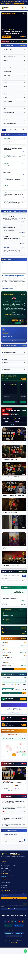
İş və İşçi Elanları (5, 873)
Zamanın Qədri (13, 286)
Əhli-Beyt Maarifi (4, 887)
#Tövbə (4, 575)
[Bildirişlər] (13, 4)
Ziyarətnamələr (4, 885)
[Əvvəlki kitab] (5, 372)
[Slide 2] (21, 36)
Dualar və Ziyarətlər (4, 868)
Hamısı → (24, 211)
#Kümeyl (12, 573)
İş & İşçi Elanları (7, 631)
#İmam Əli (18, 573)
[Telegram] (15, 921)
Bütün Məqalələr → (22, 134)
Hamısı (4, 129)
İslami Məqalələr (4, 871)
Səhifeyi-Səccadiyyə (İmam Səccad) (8, 865)
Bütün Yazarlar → (23, 602)
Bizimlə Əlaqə (5, 876)
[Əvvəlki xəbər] (19, 41)
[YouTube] (19, 921)
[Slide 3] (22, 36)
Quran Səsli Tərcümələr (5, 882)
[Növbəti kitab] (7, 372)
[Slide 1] (20, 36)
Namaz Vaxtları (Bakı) (9, 667)
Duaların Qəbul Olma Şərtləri (7, 288)
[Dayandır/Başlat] (3, 372)
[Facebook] (5, 921)
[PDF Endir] (16, 395)
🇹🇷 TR (23, 1)
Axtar (24, 568)
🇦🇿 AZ (19, 1)
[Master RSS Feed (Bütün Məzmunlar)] (22, 921)
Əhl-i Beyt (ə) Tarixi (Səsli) (6, 884)
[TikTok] (12, 921)
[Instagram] (8, 921)
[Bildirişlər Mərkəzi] (22, 7)
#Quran (4, 573)
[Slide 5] (25, 36)
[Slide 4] (24, 36)
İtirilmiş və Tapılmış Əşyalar (8, 875)
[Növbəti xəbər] (21, 41)
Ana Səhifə (3, 863)
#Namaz (8, 573)
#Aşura (22, 573)
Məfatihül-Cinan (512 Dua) (6, 866)
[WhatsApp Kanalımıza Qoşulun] (25, 951)
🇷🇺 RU (26, 1)
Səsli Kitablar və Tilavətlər (6, 870)
